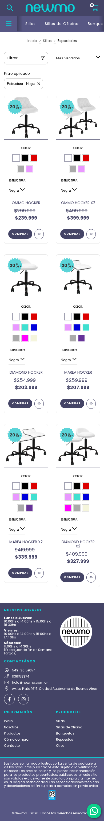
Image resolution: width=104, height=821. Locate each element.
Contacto (12, 745)
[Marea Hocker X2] (39, 573)
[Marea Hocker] (91, 404)
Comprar (20, 234)
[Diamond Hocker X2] (91, 577)
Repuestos (64, 739)
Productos (12, 733)
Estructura (17, 181)
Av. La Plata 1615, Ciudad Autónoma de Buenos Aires (54, 688)
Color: (26, 148)
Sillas (30, 23)
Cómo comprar (17, 739)
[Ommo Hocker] (39, 234)
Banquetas (65, 733)
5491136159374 (24, 670)
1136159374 (20, 676)
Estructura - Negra (21, 84)
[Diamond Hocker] (39, 404)
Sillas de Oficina (62, 23)
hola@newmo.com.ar (30, 682)
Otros (60, 745)
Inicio (32, 40)
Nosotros (11, 727)
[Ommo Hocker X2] (91, 234)
